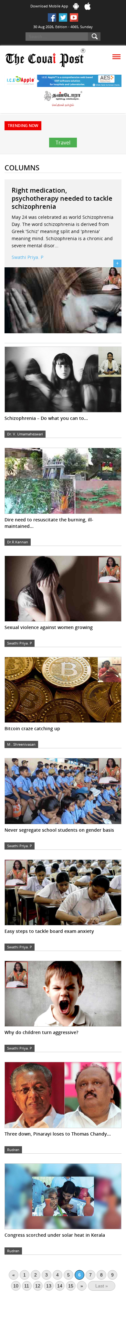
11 (26, 1285)
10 (15, 1285)
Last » (101, 1285)
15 (70, 1285)
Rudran (13, 1149)
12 (37, 1285)
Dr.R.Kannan (17, 541)
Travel (63, 142)
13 (48, 1285)
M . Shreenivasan (21, 744)
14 (59, 1285)
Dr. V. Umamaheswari (25, 434)
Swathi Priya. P (27, 257)
